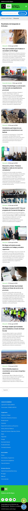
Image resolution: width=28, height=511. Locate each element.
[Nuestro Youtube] (14, 499)
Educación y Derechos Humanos (9, 417)
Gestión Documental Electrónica (9, 471)
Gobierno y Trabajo (5, 415)
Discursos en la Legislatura (7, 460)
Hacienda (3, 423)
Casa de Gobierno (5, 463)
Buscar (23, 13)
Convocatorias (4, 479)
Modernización (4, 420)
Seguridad (3, 436)
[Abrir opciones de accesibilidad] (24, 500)
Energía (3, 439)
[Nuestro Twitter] (6, 499)
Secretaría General (5, 442)
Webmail (3, 476)
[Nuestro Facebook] (2, 499)
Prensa (2, 455)
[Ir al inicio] (10, 7)
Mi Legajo (3, 473)
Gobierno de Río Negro (6, 18)
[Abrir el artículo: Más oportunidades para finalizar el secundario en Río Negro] (14, 36)
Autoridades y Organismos (7, 458)
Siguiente (5, 390)
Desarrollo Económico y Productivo (9, 426)
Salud (2, 434)
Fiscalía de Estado (5, 444)
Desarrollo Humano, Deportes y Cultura (10, 431)
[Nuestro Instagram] (10, 499)
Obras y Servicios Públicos (7, 428)
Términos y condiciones (16, 506)
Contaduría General (6, 447)
